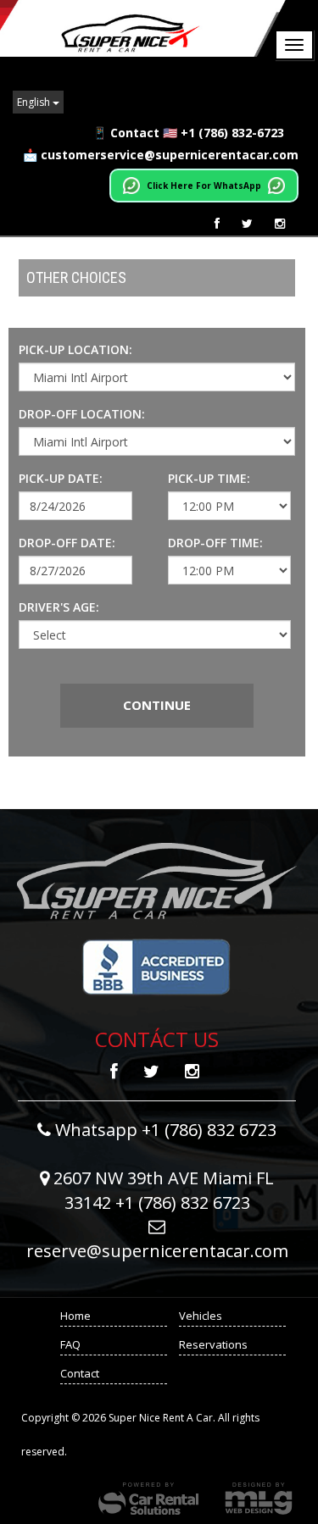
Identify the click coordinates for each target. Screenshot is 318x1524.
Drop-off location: (82, 414)
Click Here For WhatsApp (204, 185)
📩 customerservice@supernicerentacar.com (160, 155)
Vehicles (200, 1315)
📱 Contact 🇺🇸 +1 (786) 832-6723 (188, 133)
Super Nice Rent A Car (144, 28)
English (35, 102)
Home (75, 1315)
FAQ (70, 1344)
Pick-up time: (209, 478)
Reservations (213, 1344)
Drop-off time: (215, 543)
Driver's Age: (59, 607)
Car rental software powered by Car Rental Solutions (148, 1499)
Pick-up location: (75, 349)
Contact (79, 1373)
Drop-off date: (67, 543)
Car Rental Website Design (259, 1499)
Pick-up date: (61, 478)
